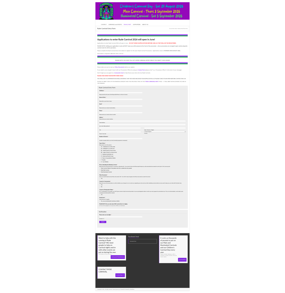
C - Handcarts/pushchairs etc (107, 154)
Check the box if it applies (104, 199)
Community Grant (119, 72)
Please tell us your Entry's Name (105, 101)
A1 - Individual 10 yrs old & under (108, 146)
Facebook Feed (133, 236)
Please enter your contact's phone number (107, 114)
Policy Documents (103, 175)
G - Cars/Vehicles (104, 161)
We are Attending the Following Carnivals (108, 164)
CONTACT (104, 24)
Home (176, 28)
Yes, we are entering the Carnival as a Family (110, 201)
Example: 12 (101, 218)
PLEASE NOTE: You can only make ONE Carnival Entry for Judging (113, 204)
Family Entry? (102, 197)
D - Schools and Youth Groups (107, 156)
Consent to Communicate (105, 181)
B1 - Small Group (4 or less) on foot (108, 150)
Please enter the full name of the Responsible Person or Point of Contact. (113, 94)
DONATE (182, 260)
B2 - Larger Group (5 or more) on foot (109, 152)
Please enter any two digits (105, 214)
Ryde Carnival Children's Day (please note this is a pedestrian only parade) (116, 168)
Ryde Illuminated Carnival (106, 172)
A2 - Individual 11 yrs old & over (108, 148)
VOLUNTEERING (117, 257)
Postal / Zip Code (102, 133)
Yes (101, 178)
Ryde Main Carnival (105, 170)
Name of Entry (102, 97)
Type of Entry (102, 143)
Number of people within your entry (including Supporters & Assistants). (113, 140)
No (101, 186)
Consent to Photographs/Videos (106, 189)
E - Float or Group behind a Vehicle (108, 158)
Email (100, 104)
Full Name (101, 90)
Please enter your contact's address (106, 119)
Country (145, 133)
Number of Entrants (103, 136)
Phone (101, 110)
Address (101, 117)
